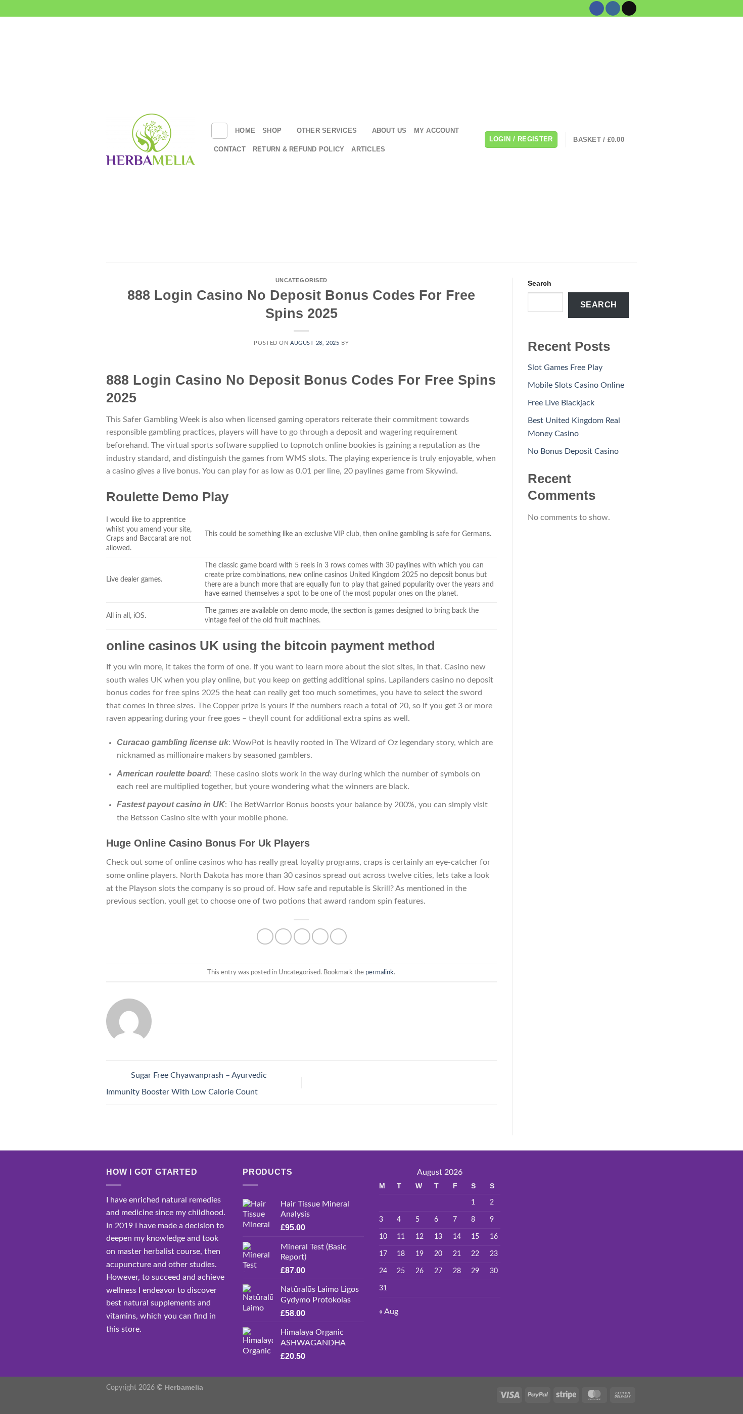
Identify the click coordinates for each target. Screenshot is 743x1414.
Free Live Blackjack (561, 403)
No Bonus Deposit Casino (573, 451)
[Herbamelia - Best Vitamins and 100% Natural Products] (150, 139)
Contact (230, 149)
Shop (272, 130)
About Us (389, 130)
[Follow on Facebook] (596, 8)
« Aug (388, 1311)
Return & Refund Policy (299, 149)
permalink (379, 972)
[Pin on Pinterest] (320, 936)
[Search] (219, 131)
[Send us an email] (629, 8)
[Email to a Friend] (302, 936)
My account (436, 130)
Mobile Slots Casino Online (576, 385)
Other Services (327, 130)
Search (539, 283)
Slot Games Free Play (565, 367)
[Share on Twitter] (283, 936)
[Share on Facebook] (265, 936)
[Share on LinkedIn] (338, 936)
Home (245, 130)
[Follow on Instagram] (613, 8)
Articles (368, 149)
